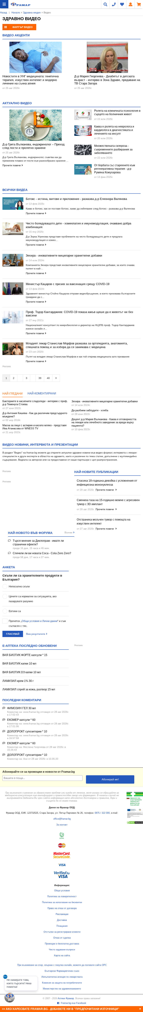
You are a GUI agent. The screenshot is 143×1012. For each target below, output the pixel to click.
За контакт (61, 825)
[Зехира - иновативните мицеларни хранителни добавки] (12, 260)
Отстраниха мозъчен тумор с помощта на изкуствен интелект (103, 521)
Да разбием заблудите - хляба (90, 410)
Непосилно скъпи (19, 586)
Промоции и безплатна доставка (62, 944)
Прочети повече (11, 165)
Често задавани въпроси (62, 949)
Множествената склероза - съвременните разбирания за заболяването (113, 149)
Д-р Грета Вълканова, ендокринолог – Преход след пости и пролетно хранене (33, 146)
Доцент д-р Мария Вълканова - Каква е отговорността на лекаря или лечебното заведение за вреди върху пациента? (104, 422)
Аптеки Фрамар (66, 998)
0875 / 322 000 (102, 813)
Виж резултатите (35, 634)
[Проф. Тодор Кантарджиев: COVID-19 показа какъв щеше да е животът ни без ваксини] (12, 317)
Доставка (62, 920)
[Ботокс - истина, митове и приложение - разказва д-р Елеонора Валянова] (12, 203)
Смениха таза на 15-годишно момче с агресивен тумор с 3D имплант (108, 502)
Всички (68, 532)
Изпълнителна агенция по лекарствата (62, 977)
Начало (16, 12)
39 (40, 378)
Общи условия (62, 890)
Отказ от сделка (62, 938)
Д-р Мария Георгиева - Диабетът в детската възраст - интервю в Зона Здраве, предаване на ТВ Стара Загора (107, 80)
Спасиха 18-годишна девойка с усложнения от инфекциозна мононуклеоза (107, 482)
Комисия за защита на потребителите (62, 983)
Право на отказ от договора (62, 908)
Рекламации (62, 914)
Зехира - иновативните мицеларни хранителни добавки (64, 255)
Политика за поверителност (62, 896)
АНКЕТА (8, 567)
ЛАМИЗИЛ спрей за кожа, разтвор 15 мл (28, 689)
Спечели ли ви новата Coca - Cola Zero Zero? (42, 553)
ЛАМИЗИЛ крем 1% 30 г (18, 680)
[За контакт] (114, 4)
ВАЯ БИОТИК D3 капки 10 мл (21, 672)
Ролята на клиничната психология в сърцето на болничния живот (117, 112)
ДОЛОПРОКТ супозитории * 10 (27, 731)
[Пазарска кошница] (139, 4)
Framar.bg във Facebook (73, 1003)
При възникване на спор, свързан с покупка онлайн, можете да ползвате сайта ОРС (62, 965)
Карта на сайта (62, 955)
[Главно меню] (4, 4)
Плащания (62, 926)
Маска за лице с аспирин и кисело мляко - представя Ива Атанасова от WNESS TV (34, 427)
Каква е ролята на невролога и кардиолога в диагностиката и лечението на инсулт (114, 130)
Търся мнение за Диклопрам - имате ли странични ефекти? (38, 542)
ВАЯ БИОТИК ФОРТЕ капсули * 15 (24, 655)
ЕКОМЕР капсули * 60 (21, 719)
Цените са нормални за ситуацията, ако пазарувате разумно (33, 599)
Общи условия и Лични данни (39, 620)
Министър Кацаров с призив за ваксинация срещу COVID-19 (67, 284)
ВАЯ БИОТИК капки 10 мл (19, 663)
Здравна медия (32, 12)
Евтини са (15, 611)
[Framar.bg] (20, 4)
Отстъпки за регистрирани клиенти (62, 932)
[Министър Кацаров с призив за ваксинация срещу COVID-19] (12, 288)
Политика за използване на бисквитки (62, 902)
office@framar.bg (62, 819)
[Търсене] (105, 4)
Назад (3, 12)
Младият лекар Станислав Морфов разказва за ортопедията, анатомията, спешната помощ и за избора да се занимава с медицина (77, 345)
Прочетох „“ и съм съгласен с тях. (37, 623)
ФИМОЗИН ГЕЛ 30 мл (21, 708)
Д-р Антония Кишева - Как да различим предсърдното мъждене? (34, 415)
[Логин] (130, 4)
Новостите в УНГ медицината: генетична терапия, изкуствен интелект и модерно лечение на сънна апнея (30, 80)
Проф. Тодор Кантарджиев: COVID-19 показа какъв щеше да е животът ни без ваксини (79, 313)
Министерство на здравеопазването (62, 989)
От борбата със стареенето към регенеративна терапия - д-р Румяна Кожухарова (114, 169)
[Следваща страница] (56, 378)
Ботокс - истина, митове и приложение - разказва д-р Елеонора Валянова (76, 199)
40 (48, 378)
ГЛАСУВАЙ (12, 634)
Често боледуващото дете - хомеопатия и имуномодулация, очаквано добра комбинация (78, 225)
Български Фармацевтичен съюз (62, 971)
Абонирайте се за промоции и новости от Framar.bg (38, 771)
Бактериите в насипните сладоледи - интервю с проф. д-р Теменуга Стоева (34, 403)
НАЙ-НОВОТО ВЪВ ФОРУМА (30, 533)
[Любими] (122, 4)
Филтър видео (22, 27)
